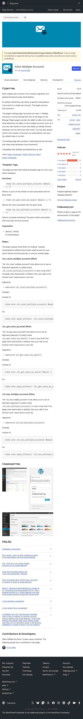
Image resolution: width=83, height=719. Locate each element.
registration (76, 129)
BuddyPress (8, 693)
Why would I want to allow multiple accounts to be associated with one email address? (20, 556)
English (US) (76, 115)
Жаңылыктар (7, 667)
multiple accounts (74, 124)
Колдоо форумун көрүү (67, 200)
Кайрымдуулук (70, 671)
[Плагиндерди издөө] (25, 17)
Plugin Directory (8, 10)
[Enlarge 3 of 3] (50, 515)
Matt (5, 685)
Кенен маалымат (11, 80)
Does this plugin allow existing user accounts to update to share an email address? (20, 581)
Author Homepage (9, 158)
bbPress (6, 689)
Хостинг (5, 671)
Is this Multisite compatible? (13, 601)
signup (78, 133)
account (72, 120)
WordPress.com (9, 682)
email (78, 120)
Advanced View (63, 139)
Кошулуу (66, 663)
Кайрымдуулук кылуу (66, 220)
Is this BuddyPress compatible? (14, 608)
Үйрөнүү (46, 663)
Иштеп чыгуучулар (50, 671)
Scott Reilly (25, 70)
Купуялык (6, 675)
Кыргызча (11, 703)
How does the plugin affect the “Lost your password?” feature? (14, 573)
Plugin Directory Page (31, 154)
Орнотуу (44, 80)
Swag (66, 675)
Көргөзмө (26, 663)
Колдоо (77, 80)
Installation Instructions (11, 549)
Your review (62, 179)
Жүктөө (76, 68)
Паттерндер (27, 675)
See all (78, 179)
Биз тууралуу (8, 663)
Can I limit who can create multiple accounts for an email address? (15, 564)
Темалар (26, 667)
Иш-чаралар (68, 667)
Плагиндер (27, 671)
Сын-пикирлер (29, 80)
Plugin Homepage (14, 154)
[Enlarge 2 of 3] (50, 471)
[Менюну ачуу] (79, 3)
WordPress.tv (49, 675)
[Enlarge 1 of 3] (24, 471)
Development (58, 80)
